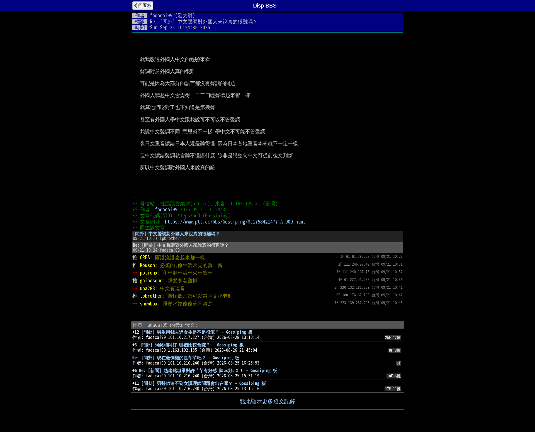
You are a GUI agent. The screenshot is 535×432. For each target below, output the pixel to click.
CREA (145, 257)
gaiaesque (151, 280)
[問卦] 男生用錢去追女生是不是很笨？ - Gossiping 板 (197, 332)
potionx (148, 272)
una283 (147, 288)
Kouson (147, 265)
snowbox (148, 303)
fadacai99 (161, 15)
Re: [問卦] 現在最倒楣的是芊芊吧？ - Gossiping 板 (185, 357)
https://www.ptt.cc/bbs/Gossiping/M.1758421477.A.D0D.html (235, 221)
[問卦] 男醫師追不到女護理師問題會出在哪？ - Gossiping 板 (203, 383)
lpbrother (151, 295)
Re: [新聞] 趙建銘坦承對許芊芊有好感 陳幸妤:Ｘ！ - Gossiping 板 (208, 370)
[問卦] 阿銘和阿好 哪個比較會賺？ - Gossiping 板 (191, 345)
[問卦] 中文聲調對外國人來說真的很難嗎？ (176, 233)
